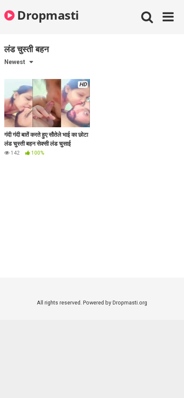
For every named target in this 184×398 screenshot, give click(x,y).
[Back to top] (168, 380)
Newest (14, 62)
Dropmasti (47, 15)
